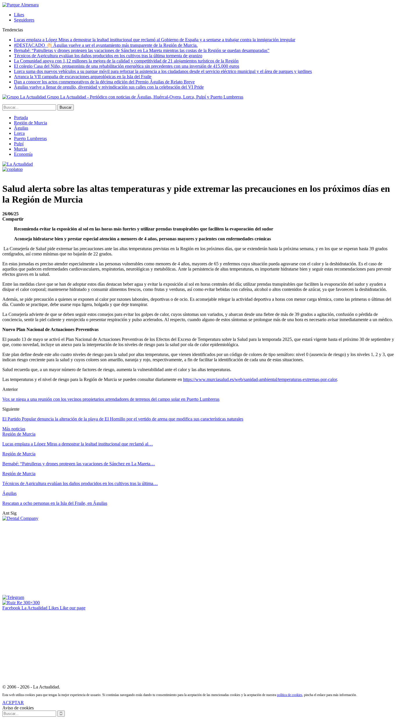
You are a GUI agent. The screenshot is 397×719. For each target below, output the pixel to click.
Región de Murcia (30, 122)
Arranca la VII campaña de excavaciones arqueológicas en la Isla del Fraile (82, 76)
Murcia (20, 148)
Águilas (21, 128)
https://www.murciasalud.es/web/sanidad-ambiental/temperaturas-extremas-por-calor (260, 379)
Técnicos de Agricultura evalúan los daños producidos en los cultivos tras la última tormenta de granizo (108, 55)
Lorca (19, 133)
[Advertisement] (46, 557)
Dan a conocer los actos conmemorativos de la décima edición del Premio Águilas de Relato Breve (104, 81)
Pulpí (19, 143)
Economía (23, 154)
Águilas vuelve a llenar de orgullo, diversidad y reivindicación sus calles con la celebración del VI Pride (109, 87)
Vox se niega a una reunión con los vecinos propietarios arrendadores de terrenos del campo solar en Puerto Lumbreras (110, 399)
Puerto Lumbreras (30, 138)
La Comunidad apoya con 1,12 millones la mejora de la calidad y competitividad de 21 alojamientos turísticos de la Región (126, 60)
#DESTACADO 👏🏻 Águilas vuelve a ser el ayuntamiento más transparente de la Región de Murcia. (106, 45)
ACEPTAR (13, 702)
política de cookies (289, 695)
